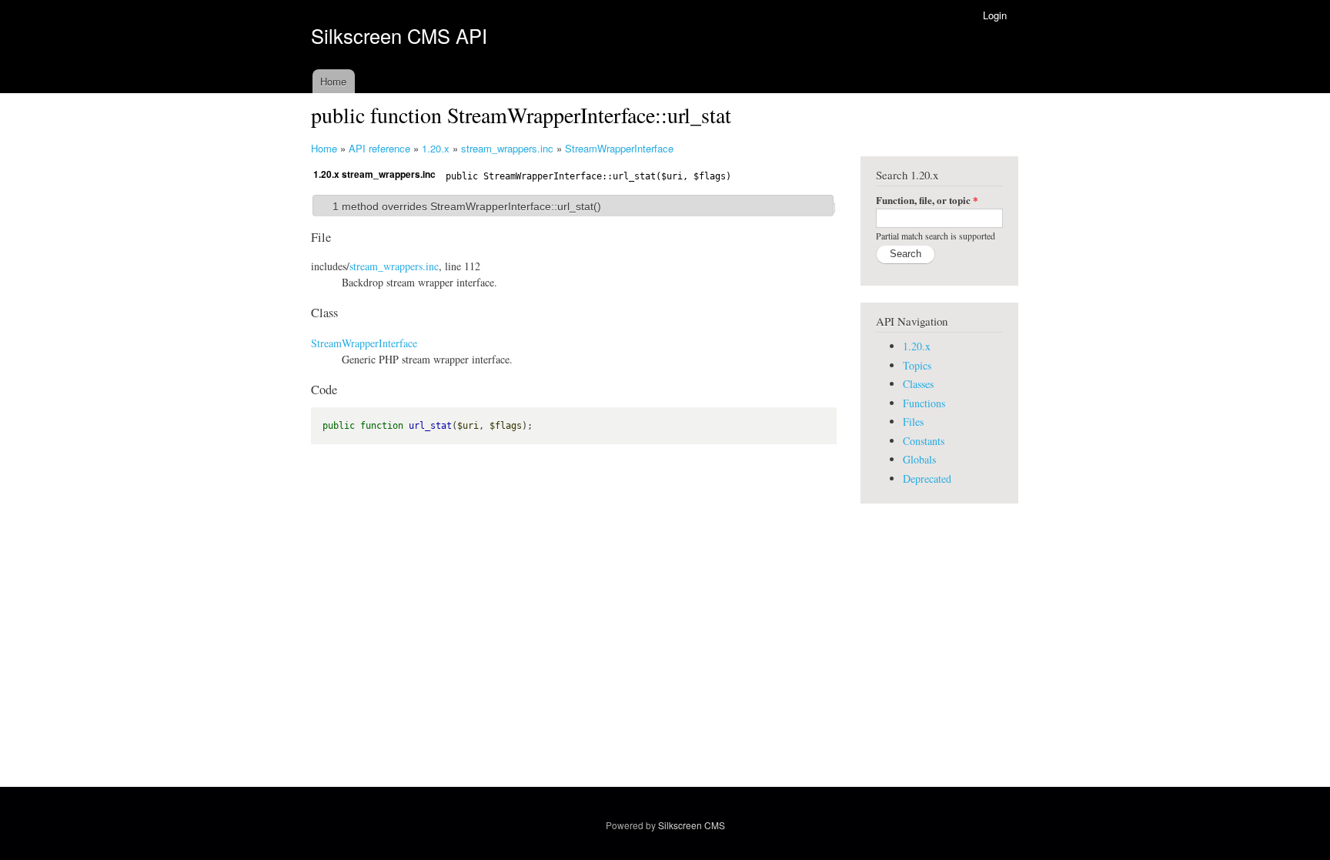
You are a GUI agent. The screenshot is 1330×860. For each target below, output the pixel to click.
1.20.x (435, 148)
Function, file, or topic (927, 199)
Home (333, 81)
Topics (917, 365)
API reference (379, 148)
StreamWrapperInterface (619, 148)
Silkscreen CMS (691, 825)
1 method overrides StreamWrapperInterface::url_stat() (466, 206)
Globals (919, 459)
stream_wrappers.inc (507, 148)
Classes (918, 383)
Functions (924, 403)
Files (913, 421)
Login (995, 15)
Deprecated (927, 478)
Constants (923, 440)
